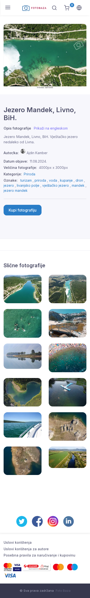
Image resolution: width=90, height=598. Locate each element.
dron (79, 180)
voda (53, 180)
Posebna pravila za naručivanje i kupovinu (39, 555)
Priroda (29, 174)
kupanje (66, 180)
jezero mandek (16, 190)
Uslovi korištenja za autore (26, 549)
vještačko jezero (55, 185)
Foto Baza (63, 590)
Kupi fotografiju (22, 210)
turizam (26, 180)
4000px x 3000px (53, 167)
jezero (9, 185)
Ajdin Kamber (37, 153)
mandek (78, 185)
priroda (40, 180)
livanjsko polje (28, 185)
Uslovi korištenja (18, 542)
